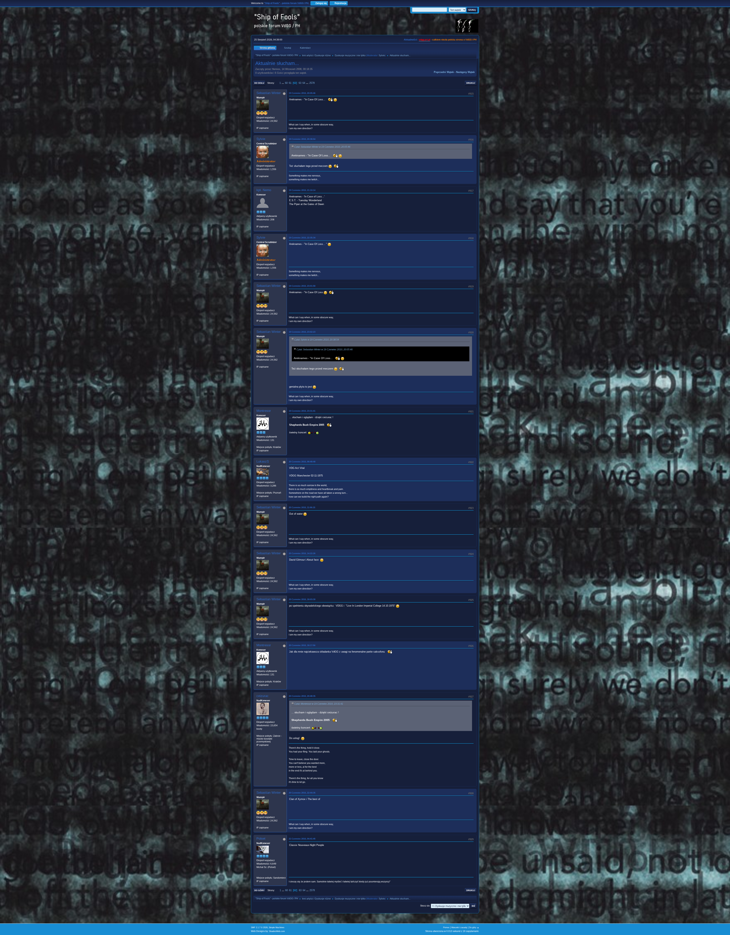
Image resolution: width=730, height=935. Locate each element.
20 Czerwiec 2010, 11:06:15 (302, 507)
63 (300, 82)
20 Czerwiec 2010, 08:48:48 (302, 461)
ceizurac (262, 696)
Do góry (259, 890)
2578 (312, 82)
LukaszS (262, 461)
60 (286, 82)
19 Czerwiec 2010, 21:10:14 (302, 190)
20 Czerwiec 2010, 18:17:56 (302, 645)
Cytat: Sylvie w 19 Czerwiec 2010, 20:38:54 (316, 339)
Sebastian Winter (268, 93)
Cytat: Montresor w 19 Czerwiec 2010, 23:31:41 (318, 703)
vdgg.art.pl (424, 39)
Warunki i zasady (459, 927)
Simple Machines (276, 927)
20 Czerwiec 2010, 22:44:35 (302, 793)
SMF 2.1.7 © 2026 (259, 927)
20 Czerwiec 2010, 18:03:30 (302, 599)
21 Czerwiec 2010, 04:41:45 (302, 839)
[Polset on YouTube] (257, 874)
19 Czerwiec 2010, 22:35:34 (302, 238)
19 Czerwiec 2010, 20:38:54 (302, 139)
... (283, 82)
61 (290, 82)
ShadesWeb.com (277, 931)
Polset (260, 838)
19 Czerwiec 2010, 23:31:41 (302, 411)
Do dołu (259, 83)
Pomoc (446, 927)
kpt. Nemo (263, 190)
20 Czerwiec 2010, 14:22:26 (302, 553)
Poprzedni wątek (444, 72)
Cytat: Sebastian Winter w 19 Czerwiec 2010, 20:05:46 (322, 147)
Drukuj (470, 83)
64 (303, 82)
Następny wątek (465, 72)
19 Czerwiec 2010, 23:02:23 (302, 332)
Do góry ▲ (474, 927)
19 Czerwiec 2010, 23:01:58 (302, 286)
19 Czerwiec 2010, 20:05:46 (302, 93)
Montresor (263, 411)
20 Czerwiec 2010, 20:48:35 (302, 696)
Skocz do (425, 905)
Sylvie (382, 55)
